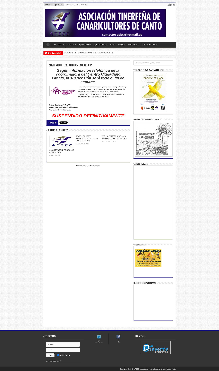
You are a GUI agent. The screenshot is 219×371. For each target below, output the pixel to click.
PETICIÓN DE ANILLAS (150, 45)
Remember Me (64, 355)
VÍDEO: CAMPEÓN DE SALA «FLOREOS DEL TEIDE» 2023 (114, 137)
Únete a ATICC (133, 45)
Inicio (48, 45)
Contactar (121, 45)
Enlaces (113, 45)
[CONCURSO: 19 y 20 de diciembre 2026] (153, 92)
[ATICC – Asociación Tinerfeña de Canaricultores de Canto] (105, 35)
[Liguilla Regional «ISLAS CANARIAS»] (153, 140)
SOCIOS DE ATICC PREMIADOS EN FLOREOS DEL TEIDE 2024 (87, 138)
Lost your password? (53, 361)
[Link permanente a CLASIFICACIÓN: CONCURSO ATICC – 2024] (62, 146)
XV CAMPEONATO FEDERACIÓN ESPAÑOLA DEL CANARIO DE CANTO (88, 53)
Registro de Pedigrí (100, 45)
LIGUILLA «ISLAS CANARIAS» (76, 5)
